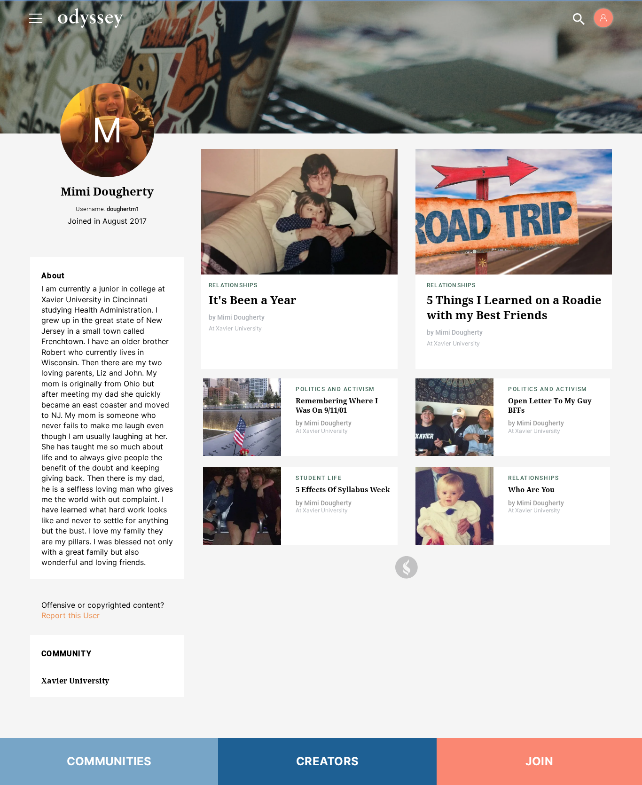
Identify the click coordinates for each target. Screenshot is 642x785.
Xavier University (75, 680)
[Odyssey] (90, 18)
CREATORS (327, 761)
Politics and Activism (335, 389)
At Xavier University (235, 328)
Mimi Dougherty (241, 317)
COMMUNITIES (109, 761)
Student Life (319, 478)
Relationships (233, 285)
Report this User (70, 615)
